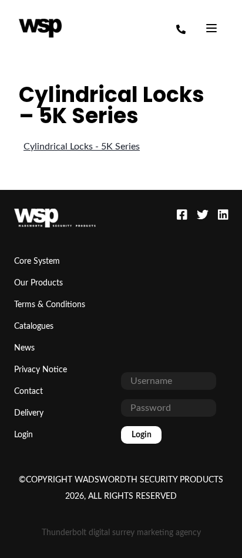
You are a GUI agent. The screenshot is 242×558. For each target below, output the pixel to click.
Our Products (38, 283)
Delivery (28, 413)
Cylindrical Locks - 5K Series (81, 146)
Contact (28, 391)
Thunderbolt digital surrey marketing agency (121, 533)
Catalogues (33, 326)
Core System (37, 261)
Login (23, 435)
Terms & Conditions (49, 305)
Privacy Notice (40, 370)
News (24, 348)
